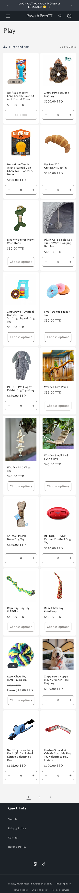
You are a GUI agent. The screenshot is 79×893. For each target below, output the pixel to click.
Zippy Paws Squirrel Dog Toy (56, 94)
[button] (8, 15)
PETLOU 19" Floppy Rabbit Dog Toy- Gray (20, 388)
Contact (13, 837)
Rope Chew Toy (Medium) (53, 609)
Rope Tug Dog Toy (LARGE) (18, 609)
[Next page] (50, 796)
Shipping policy (40, 889)
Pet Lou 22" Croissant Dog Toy (55, 166)
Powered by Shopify (41, 883)
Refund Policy (17, 846)
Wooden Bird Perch (56, 386)
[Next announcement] (71, 5)
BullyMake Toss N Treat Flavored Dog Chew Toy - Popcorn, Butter (20, 169)
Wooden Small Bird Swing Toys (56, 457)
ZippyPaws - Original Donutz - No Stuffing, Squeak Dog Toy (21, 316)
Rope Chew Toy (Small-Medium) (17, 678)
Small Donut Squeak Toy (57, 313)
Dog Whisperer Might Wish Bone (21, 241)
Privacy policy (63, 883)
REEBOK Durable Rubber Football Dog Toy (57, 539)
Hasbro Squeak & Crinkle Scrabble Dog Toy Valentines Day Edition (57, 755)
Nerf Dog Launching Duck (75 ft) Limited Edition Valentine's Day (20, 755)
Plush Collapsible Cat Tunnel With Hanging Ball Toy (58, 243)
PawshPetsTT (23, 883)
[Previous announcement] (7, 5)
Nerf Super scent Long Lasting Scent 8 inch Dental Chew (20, 96)
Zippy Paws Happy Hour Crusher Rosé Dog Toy (56, 680)
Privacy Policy (17, 828)
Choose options (21, 262)
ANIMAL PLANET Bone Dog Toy (17, 537)
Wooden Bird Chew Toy (19, 469)
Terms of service (60, 889)
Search (12, 819)
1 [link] (28, 797)
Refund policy (21, 889)
